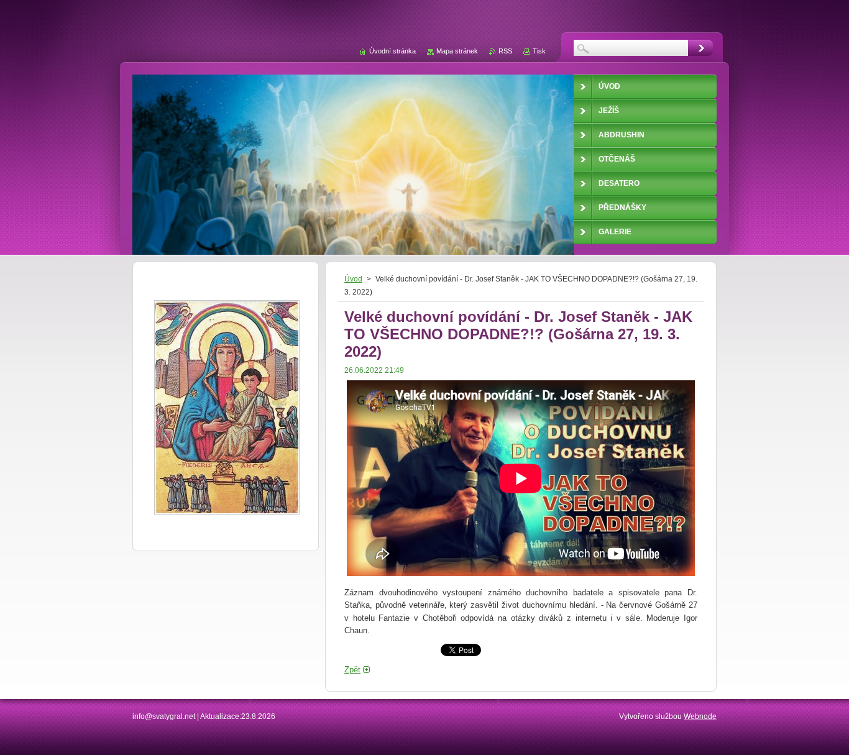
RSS (505, 51)
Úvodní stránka (392, 51)
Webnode (700, 716)
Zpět (352, 669)
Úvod (353, 279)
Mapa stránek (457, 51)
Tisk (539, 51)
